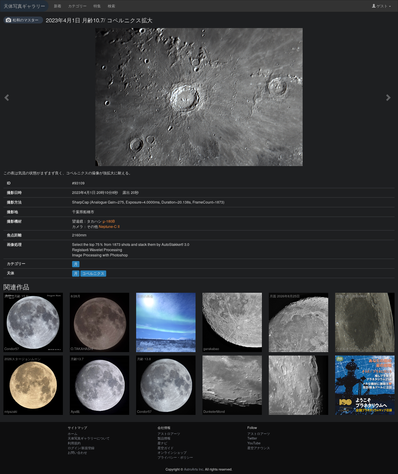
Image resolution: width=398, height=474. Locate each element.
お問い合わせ (77, 452)
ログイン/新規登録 (81, 447)
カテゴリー (77, 6)
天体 (10, 273)
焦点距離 (14, 235)
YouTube (253, 442)
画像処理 (14, 244)
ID (9, 183)
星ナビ (162, 442)
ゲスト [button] (382, 6)
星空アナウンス (258, 447)
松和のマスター (25, 20)
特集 (97, 6)
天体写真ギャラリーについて (89, 438)
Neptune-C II (109, 226)
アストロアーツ (169, 433)
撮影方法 (14, 202)
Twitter (252, 438)
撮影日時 (14, 192)
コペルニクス (93, 273)
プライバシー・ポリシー (175, 457)
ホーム (72, 433)
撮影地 (12, 211)
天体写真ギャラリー (24, 6)
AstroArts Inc (193, 469)
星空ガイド (166, 447)
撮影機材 (14, 221)
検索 (111, 6)
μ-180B (108, 221)
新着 (57, 6)
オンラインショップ (172, 452)
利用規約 (74, 442)
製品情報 (164, 438)
